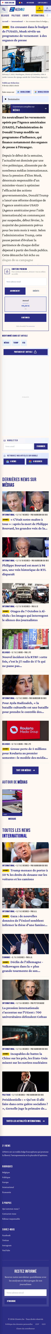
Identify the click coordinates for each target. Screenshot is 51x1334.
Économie (6, 1192)
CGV (37, 1324)
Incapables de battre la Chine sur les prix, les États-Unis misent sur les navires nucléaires (24, 1058)
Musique (12, 818)
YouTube (6, 1250)
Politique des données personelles (19, 1324)
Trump (15, 343)
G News (13, 461)
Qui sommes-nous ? (10, 1209)
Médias (6, 343)
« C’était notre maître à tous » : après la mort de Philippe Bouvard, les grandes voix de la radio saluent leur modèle (25, 524)
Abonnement (15, 291)
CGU (44, 1324)
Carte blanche (43, 3)
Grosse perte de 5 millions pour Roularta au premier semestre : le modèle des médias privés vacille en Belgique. (24, 753)
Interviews (30, 3)
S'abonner (41, 446)
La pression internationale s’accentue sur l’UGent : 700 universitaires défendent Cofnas (24, 1012)
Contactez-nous (9, 1214)
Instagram (7, 1245)
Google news (25, 92)
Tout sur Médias (23, 770)
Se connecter (31, 326)
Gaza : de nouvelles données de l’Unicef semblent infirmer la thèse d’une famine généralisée (23, 920)
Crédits (36, 291)
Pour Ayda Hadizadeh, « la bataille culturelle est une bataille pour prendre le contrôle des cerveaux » (25, 707)
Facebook (6, 1235)
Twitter (5, 1240)
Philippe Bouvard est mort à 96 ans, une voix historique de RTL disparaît (24, 569)
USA (23, 343)
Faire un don (8, 2)
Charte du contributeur (25, 1328)
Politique (16, 15)
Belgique (5, 15)
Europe (25, 15)
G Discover (37, 461)
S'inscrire (11, 1301)
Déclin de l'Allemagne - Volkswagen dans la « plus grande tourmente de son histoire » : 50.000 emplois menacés (22, 966)
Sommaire (13, 99)
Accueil (5, 21)
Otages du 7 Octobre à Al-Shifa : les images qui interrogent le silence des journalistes (25, 615)
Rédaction (15, 83)
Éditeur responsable (11, 1219)
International (38, 15)
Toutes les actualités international (23, 1121)
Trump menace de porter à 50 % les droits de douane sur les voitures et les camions (25, 874)
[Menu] (4, 9)
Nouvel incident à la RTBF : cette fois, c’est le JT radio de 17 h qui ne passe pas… (24, 661)
